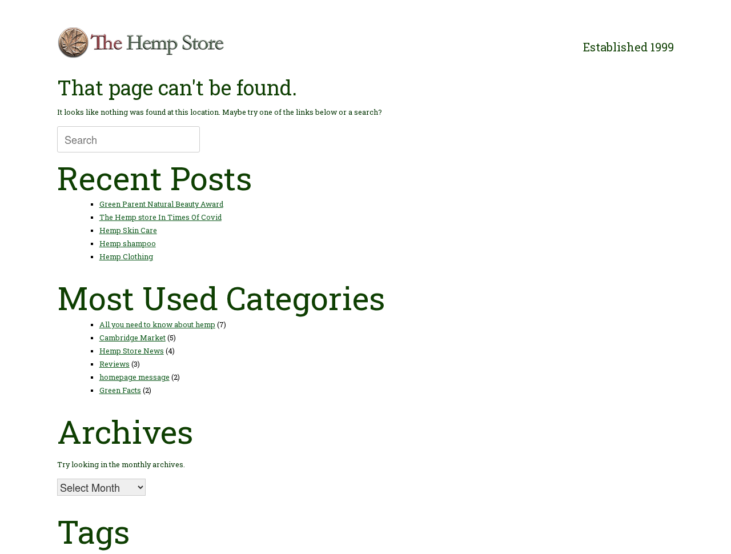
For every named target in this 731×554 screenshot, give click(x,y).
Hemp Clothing (126, 256)
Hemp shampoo (127, 243)
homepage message (134, 377)
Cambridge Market (132, 337)
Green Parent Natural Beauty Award (161, 203)
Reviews (114, 363)
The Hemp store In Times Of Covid (160, 217)
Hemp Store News (131, 350)
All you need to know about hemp (157, 324)
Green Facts (120, 390)
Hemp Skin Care (128, 230)
